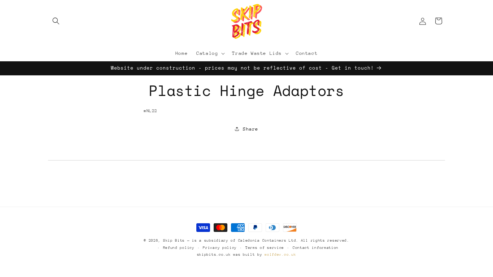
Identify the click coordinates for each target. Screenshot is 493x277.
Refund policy (179, 248)
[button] (56, 21)
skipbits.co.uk (214, 254)
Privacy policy (220, 248)
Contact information (316, 248)
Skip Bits (174, 240)
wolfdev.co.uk (280, 254)
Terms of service (264, 248)
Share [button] (250, 129)
